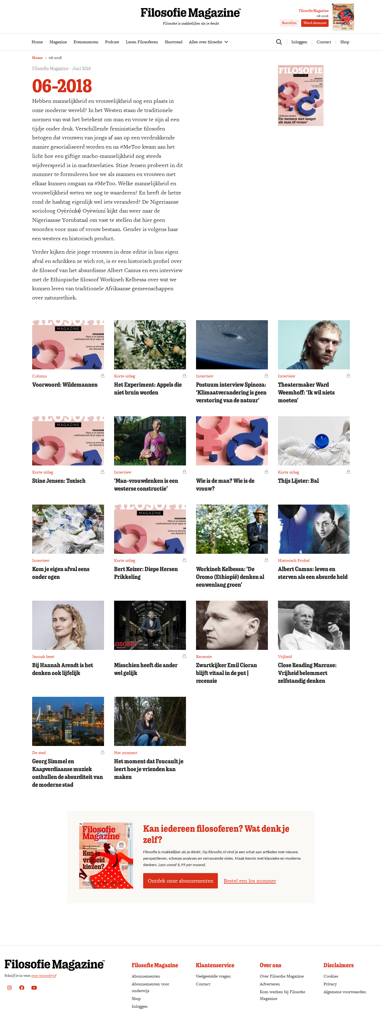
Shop (344, 42)
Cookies (331, 976)
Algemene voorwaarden (345, 992)
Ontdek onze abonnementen (180, 881)
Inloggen (140, 1006)
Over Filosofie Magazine (282, 976)
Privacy (330, 984)
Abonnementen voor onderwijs (150, 987)
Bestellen (289, 22)
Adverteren (270, 984)
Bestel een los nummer (250, 881)
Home (37, 57)
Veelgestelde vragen (213, 976)
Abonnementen (146, 976)
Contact (324, 42)
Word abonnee (314, 22)
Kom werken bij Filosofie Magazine (282, 995)
